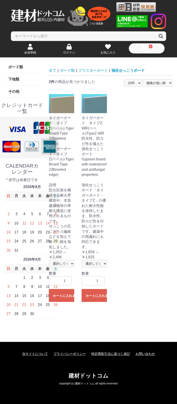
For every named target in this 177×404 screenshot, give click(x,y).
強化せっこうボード (128, 70)
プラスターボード (93, 70)
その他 (13, 91)
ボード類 (15, 67)
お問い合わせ (145, 354)
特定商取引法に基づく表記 (110, 354)
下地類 (13, 79)
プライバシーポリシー (69, 354)
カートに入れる (63, 296)
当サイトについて (35, 354)
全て (52, 70)
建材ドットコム (89, 375)
